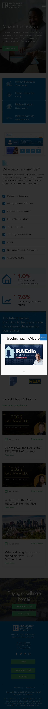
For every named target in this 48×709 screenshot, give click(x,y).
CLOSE (43, 337)
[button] (24, 372)
